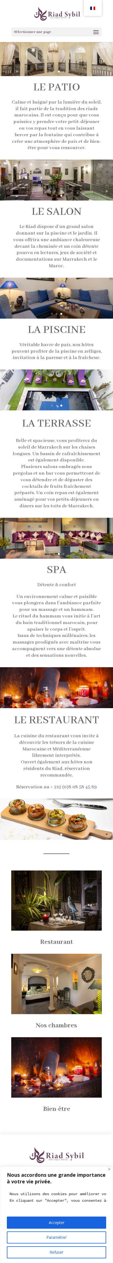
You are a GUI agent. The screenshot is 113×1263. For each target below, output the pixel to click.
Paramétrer (56, 1237)
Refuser (56, 1252)
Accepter (56, 1222)
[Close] (109, 1169)
